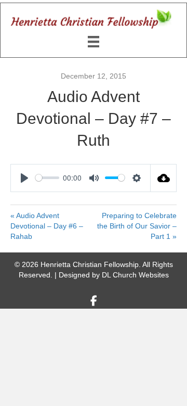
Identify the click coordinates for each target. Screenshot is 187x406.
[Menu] (93, 42)
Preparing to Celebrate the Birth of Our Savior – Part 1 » (137, 226)
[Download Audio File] (164, 178)
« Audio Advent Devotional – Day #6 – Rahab (46, 226)
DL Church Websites (135, 275)
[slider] (47, 178)
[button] (93, 301)
